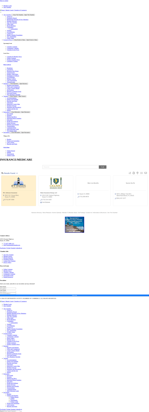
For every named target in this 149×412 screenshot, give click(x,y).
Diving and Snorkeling (13, 403)
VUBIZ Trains (11, 332)
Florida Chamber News (13, 344)
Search (2, 411)
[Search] (21, 411)
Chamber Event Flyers (13, 341)
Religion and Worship (13, 124)
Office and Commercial (13, 87)
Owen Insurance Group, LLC (48, 192)
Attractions (10, 102)
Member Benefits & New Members (16, 313)
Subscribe (74, 295)
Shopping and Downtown (14, 107)
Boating (9, 394)
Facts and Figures (11, 93)
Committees (10, 27)
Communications (11, 127)
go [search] (103, 167)
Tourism (5, 358)
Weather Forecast (11, 105)
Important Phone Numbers (14, 118)
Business (5, 346)
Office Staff (10, 24)
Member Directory (12, 21)
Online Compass (11, 343)
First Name (3, 286)
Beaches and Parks (12, 101)
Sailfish (12, 398)
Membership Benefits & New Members (17, 19)
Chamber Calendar (12, 335)
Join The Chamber (12, 22)
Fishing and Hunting (12, 395)
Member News (11, 340)
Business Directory (37, 212)
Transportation (11, 126)
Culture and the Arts (12, 109)
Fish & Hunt (6, 147)
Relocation (6, 374)
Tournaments (13, 400)
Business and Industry (13, 85)
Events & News (7, 333)
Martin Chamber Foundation (14, 35)
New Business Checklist (13, 94)
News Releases (47, 212)
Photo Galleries (7, 64)
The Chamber (7, 308)
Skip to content (4, 0)
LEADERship (11, 32)
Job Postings (10, 90)
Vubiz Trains (10, 38)
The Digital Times (12, 131)
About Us (9, 16)
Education (9, 120)
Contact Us (10, 33)
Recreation (6, 392)
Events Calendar (56, 212)
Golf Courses (10, 405)
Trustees (9, 30)
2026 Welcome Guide (13, 129)
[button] (2, 173)
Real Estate (10, 113)
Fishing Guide (14, 402)
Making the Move (12, 117)
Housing (9, 115)
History (9, 110)
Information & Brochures (99, 212)
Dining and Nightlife (12, 99)
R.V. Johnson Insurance (10, 192)
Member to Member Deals (14, 91)
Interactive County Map (13, 104)
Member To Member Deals (69, 212)
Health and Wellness (12, 121)
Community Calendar (13, 336)
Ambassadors (14, 29)
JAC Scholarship (11, 36)
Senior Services (11, 123)
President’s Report (12, 18)
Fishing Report (14, 397)
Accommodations (11, 98)
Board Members (11, 26)
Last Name (3, 290)
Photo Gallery (10, 338)
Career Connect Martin (13, 88)
